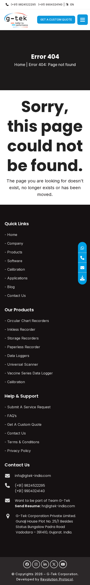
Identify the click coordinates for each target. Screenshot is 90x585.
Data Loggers (18, 355)
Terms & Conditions (23, 442)
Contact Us (16, 295)
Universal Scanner (22, 364)
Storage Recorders (23, 338)
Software (14, 261)
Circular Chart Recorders (28, 320)
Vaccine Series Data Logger (30, 373)
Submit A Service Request (28, 407)
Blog (11, 287)
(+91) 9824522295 (23, 4)
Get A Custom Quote (56, 19)
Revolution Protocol (56, 579)
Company (15, 243)
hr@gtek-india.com (58, 506)
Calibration (16, 269)
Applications (17, 278)
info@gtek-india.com (33, 475)
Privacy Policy (19, 450)
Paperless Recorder (23, 347)
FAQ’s (12, 416)
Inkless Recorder (21, 329)
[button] (82, 19)
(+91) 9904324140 (50, 4)
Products (14, 252)
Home (19, 64)
